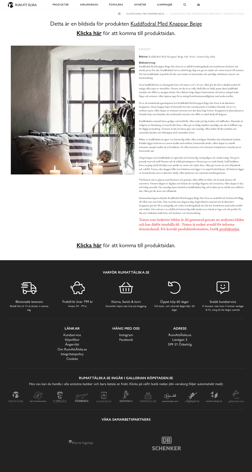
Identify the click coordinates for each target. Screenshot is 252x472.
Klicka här (89, 33)
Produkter (61, 4)
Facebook (126, 339)
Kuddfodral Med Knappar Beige (166, 23)
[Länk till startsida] (119, 13)
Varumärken (89, 4)
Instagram (126, 335)
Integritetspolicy (72, 354)
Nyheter (140, 4)
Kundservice (72, 335)
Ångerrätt (72, 344)
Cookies (72, 359)
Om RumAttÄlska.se (72, 349)
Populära (116, 4)
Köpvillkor (72, 339)
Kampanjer (164, 4)
